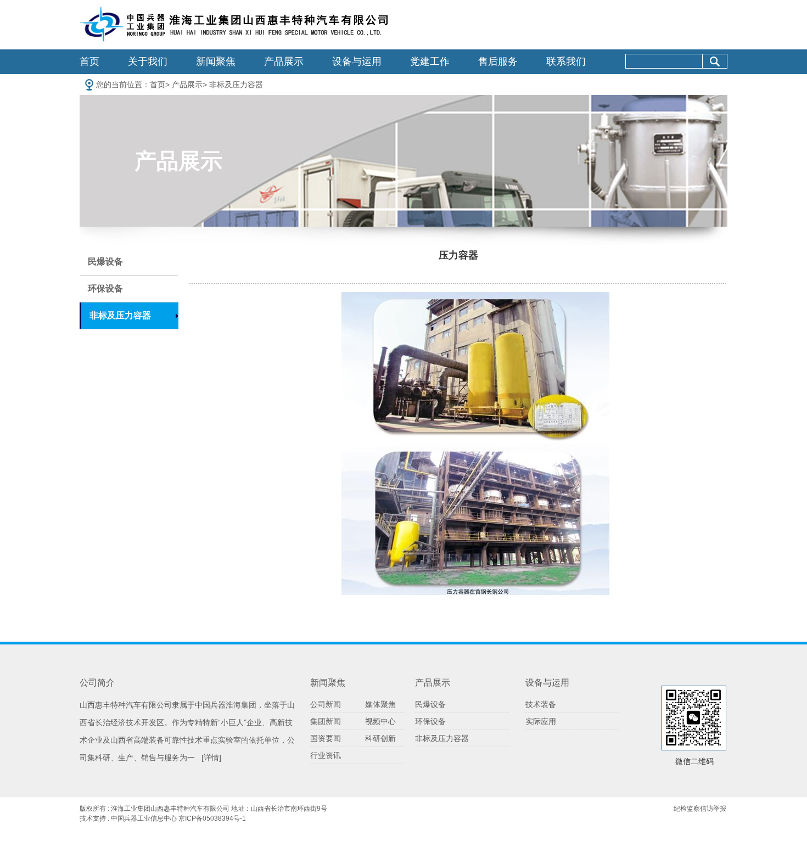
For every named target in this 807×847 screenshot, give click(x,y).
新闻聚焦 (216, 61)
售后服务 (498, 61)
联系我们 (566, 61)
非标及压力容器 (236, 84)
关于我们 (147, 61)
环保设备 (105, 288)
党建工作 (430, 61)
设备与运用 (357, 61)
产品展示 (284, 61)
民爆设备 (105, 261)
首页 (89, 61)
